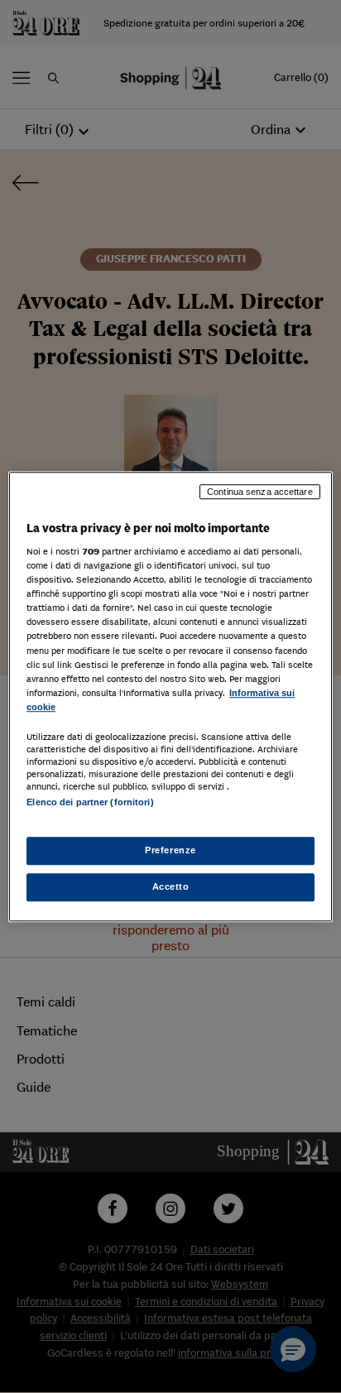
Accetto (171, 886)
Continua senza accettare (260, 492)
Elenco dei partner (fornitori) (89, 802)
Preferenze (170, 850)
